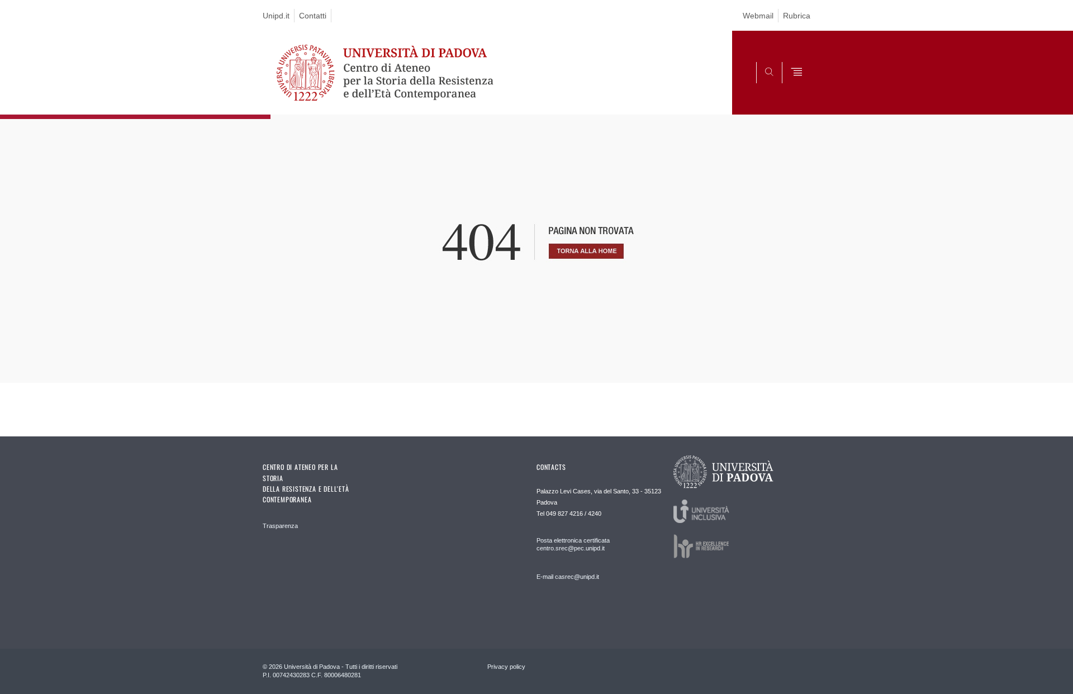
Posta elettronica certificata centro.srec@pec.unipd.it (573, 544)
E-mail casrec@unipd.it (567, 576)
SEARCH (790, 88)
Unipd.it (276, 15)
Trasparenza (280, 525)
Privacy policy (506, 666)
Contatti (312, 15)
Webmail (758, 15)
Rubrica (796, 15)
